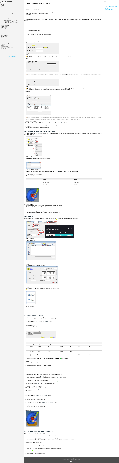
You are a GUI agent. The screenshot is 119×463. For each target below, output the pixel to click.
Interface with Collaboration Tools (7, 47)
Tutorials (2, 6)
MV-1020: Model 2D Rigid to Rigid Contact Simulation (9, 24)
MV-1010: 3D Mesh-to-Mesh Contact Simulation (8, 21)
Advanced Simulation (4, 27)
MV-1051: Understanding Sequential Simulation (8, 18)
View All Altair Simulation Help (12, 56)
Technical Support (73, 459)
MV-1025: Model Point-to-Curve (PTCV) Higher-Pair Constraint (10, 19)
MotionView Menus (3, 37)
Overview (4, 36)
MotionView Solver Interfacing (5, 43)
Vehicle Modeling (3, 44)
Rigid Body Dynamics (42, 1)
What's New (2, 4)
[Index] (105, 1)
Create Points (106, 8)
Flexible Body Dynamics (5, 26)
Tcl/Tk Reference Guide (4, 48)
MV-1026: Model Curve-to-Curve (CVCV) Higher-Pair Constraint (10, 20)
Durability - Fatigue (4, 29)
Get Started (2, 5)
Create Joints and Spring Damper (109, 9)
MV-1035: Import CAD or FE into (51, 1)
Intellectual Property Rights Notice (66, 459)
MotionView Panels (3, 39)
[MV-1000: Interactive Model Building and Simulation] (87, 1)
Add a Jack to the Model (107, 10)
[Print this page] (107, 1)
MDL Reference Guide (3, 49)
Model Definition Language (5, 25)
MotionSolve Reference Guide (4, 50)
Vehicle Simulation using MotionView (6, 34)
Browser (3, 38)
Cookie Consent (78, 459)
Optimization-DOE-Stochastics (5, 28)
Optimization (2, 45)
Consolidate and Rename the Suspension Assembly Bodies (111, 6)
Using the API (5, 35)
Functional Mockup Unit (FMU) (5, 46)
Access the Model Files (4, 7)
